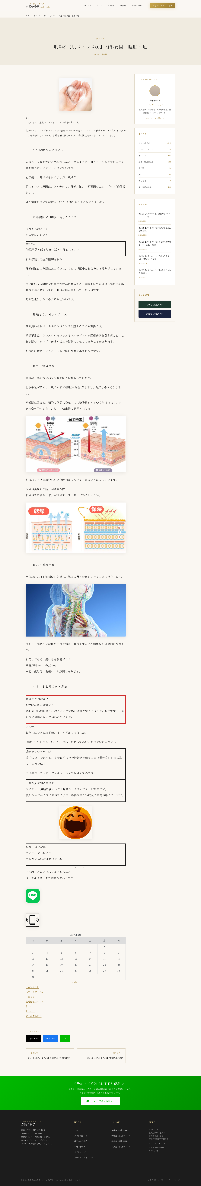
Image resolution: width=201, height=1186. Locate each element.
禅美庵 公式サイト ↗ (120, 1146)
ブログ (99, 5)
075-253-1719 (158, 1143)
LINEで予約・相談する (103, 1101)
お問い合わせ (80, 1146)
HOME (87, 5)
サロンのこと (32, 987)
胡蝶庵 (111, 5)
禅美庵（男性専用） (155, 313)
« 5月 (74, 982)
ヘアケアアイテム (34, 992)
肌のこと (37, 16)
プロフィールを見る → (155, 118)
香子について (138, 5)
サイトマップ (80, 1152)
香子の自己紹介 (81, 1141)
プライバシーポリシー (83, 1157)
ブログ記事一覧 (81, 1135)
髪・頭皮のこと (33, 1016)
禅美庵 (123, 5)
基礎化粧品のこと (35, 1001)
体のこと (30, 996)
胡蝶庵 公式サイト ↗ (120, 1135)
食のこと (30, 1011)
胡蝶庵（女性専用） (155, 304)
